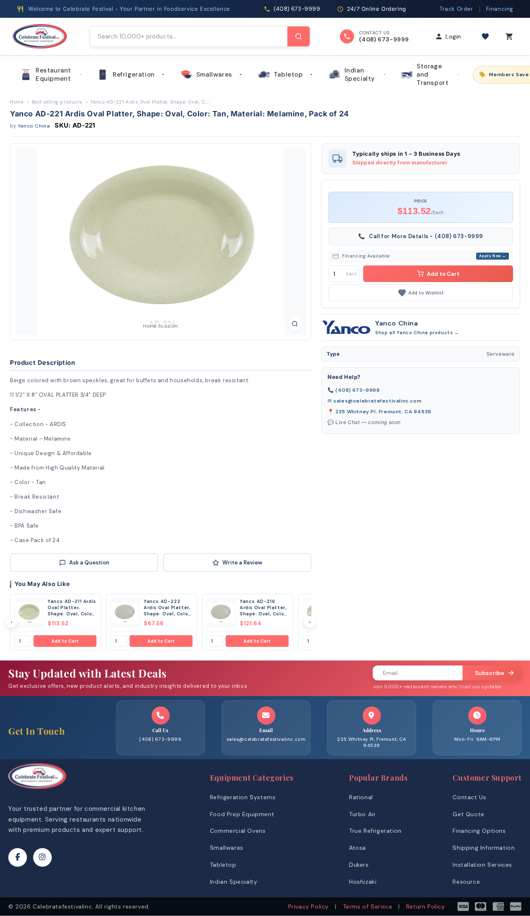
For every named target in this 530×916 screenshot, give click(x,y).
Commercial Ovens (238, 830)
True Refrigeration (375, 830)
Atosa (357, 847)
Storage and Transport (432, 74)
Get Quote (468, 814)
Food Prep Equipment (242, 814)
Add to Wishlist (426, 293)
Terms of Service (368, 906)
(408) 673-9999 (357, 390)
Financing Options (479, 830)
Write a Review (242, 562)
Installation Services (482, 864)
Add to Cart (65, 641)
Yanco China (34, 126)
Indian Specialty (359, 74)
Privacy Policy (308, 906)
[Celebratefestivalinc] (37, 791)
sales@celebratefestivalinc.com (377, 401)
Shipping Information (484, 847)
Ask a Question (89, 562)
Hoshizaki (362, 881)
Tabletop (288, 74)
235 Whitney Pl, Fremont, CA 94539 (383, 411)
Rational (361, 797)
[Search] (298, 36)
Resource (466, 881)
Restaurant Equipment (53, 74)
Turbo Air (362, 814)
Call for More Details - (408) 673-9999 (420, 236)
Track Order (456, 8)
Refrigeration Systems (243, 797)
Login (453, 36)
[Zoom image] (295, 324)
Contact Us (469, 797)
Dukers (359, 864)
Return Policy (425, 906)
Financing (499, 8)
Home (16, 102)
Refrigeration (134, 74)
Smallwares (214, 74)
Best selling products (57, 102)
